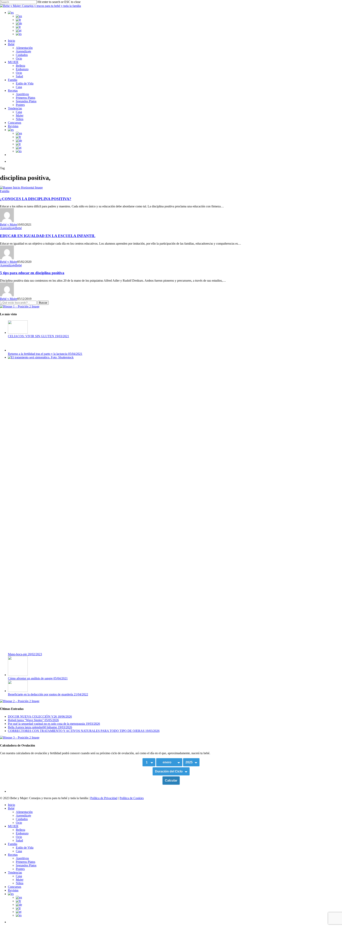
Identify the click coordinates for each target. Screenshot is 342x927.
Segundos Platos (26, 865)
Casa (19, 851)
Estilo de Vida (24, 847)
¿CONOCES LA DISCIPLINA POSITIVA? (35, 199)
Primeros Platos (25, 861)
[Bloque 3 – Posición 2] (19, 737)
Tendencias (15, 872)
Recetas (13, 854)
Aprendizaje (7, 228)
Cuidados (22, 819)
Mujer (19, 879)
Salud (19, 840)
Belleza (20, 829)
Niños (19, 883)
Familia (4, 191)
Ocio (19, 822)
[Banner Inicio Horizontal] (21, 187)
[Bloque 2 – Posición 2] (19, 701)
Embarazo (22, 833)
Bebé (18, 228)
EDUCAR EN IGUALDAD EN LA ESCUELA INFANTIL (47, 236)
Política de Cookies (132, 798)
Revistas (13, 890)
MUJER (13, 826)
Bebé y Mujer (8, 224)
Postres (20, 869)
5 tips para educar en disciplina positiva (32, 273)
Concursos (14, 886)
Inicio (11, 804)
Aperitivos (22, 858)
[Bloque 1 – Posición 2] (19, 306)
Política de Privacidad (103, 798)
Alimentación (24, 812)
